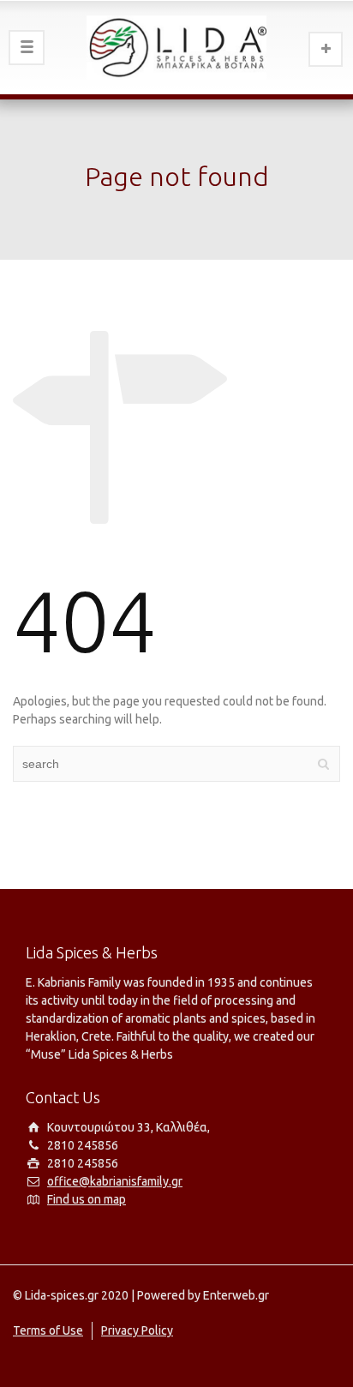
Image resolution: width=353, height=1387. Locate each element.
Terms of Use (48, 1330)
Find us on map (86, 1199)
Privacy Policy (137, 1330)
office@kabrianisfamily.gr (114, 1181)
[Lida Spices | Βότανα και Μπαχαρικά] (176, 47)
